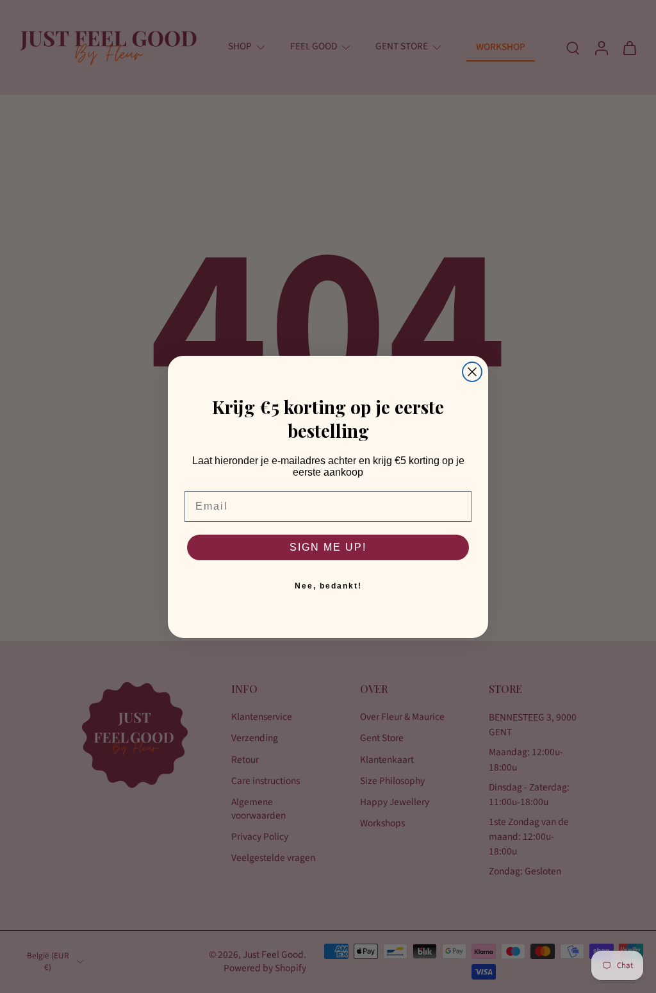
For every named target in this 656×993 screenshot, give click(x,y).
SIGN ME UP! (328, 547)
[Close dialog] (472, 371)
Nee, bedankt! (328, 585)
